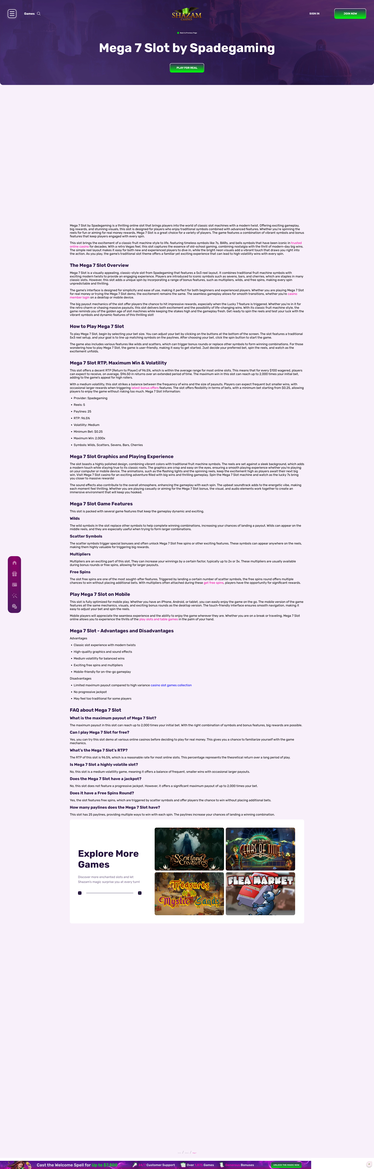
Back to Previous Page (188, 33)
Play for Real (187, 67)
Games (29, 13)
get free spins (214, 583)
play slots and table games (158, 619)
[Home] (14, 563)
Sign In (314, 13)
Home (179, 1153)
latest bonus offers (145, 388)
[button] (80, 893)
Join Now (350, 13)
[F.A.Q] (14, 606)
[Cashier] (14, 584)
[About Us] (14, 595)
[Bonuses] (14, 573)
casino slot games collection (171, 685)
